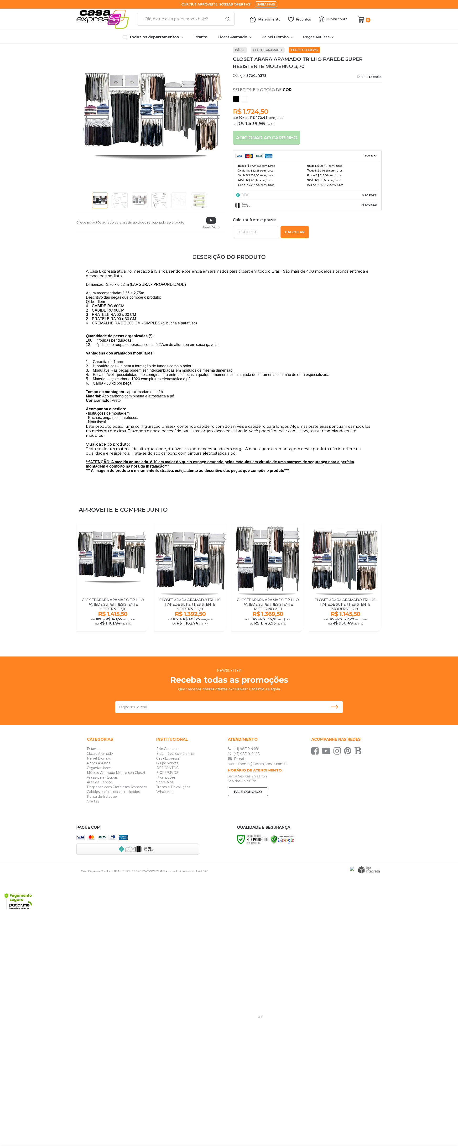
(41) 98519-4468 (246, 749)
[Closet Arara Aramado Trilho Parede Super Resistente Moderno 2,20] (345, 577)
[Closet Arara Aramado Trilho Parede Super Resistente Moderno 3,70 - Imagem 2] (120, 200)
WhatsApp (165, 792)
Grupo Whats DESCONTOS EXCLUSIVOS (167, 768)
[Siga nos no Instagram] (338, 750)
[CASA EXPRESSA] (105, 19)
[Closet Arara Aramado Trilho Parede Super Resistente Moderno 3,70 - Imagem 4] (159, 200)
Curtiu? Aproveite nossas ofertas (215, 4)
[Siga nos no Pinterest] (349, 750)
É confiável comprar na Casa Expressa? (175, 756)
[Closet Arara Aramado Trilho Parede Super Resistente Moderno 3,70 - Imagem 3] (139, 200)
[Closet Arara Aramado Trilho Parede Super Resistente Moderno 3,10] (113, 577)
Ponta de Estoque (102, 796)
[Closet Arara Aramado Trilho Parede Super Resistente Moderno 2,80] (190, 577)
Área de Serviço (100, 782)
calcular (295, 232)
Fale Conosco (167, 749)
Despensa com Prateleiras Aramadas (117, 787)
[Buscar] (226, 19)
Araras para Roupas (102, 777)
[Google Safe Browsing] (282, 839)
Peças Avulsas (98, 763)
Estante (93, 749)
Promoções (166, 777)
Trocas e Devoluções (173, 787)
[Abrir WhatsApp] (446, 1134)
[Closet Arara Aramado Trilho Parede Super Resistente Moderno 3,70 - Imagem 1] (100, 200)
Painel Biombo (99, 758)
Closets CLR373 (304, 50)
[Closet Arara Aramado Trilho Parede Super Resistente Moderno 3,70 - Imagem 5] (179, 200)
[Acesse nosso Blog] (359, 750)
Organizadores (99, 768)
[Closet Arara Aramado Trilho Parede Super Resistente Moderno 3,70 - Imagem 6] (199, 200)
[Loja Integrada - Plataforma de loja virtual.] (369, 870)
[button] (211, 222)
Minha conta (336, 19)
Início (239, 50)
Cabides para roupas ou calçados (113, 792)
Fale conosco (248, 792)
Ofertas (93, 801)
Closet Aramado (267, 50)
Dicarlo (375, 77)
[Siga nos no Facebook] (316, 750)
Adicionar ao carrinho (266, 138)
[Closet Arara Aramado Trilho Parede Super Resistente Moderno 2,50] (268, 577)
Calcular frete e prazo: (254, 220)
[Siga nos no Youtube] (327, 750)
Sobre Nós (164, 782)
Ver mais (113, 626)
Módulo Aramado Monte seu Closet (116, 773)
